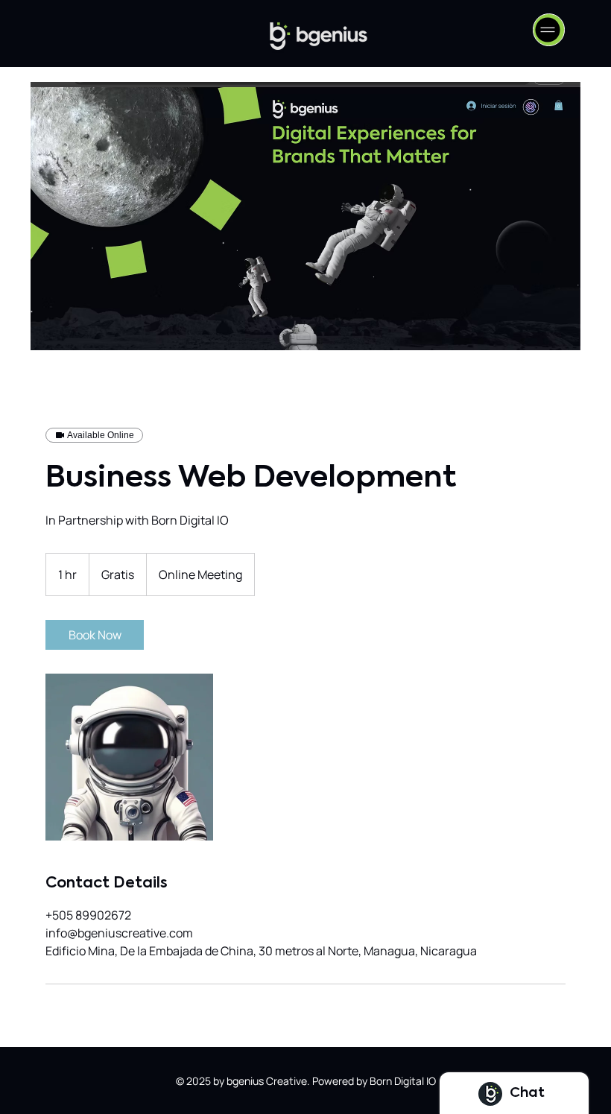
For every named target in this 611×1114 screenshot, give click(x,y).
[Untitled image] (129, 757)
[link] (94, 635)
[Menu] (549, 29)
